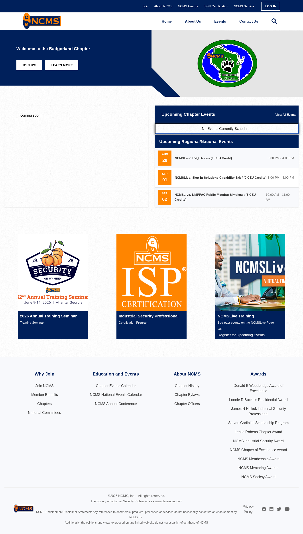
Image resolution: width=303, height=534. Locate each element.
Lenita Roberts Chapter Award (258, 432)
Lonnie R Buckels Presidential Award (258, 400)
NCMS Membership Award (258, 459)
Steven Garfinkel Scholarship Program (258, 423)
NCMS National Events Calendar (116, 395)
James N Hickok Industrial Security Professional (258, 411)
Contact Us (248, 21)
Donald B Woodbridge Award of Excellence (258, 388)
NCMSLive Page (262, 322)
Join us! (29, 65)
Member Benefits (44, 395)
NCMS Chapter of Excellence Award (258, 450)
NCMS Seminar (245, 6)
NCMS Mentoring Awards (258, 468)
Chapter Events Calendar (116, 386)
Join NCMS (44, 386)
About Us (193, 21)
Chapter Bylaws (187, 395)
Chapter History (187, 386)
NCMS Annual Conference (116, 404)
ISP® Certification (216, 6)
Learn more (62, 65)
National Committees (44, 413)
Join (146, 6)
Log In (270, 6)
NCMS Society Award (258, 477)
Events (220, 21)
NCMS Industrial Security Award (258, 441)
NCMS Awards (188, 6)
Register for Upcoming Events (241, 335)
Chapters (44, 404)
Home (167, 21)
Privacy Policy (248, 509)
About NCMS (163, 6)
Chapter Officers (187, 404)
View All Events (285, 114)
